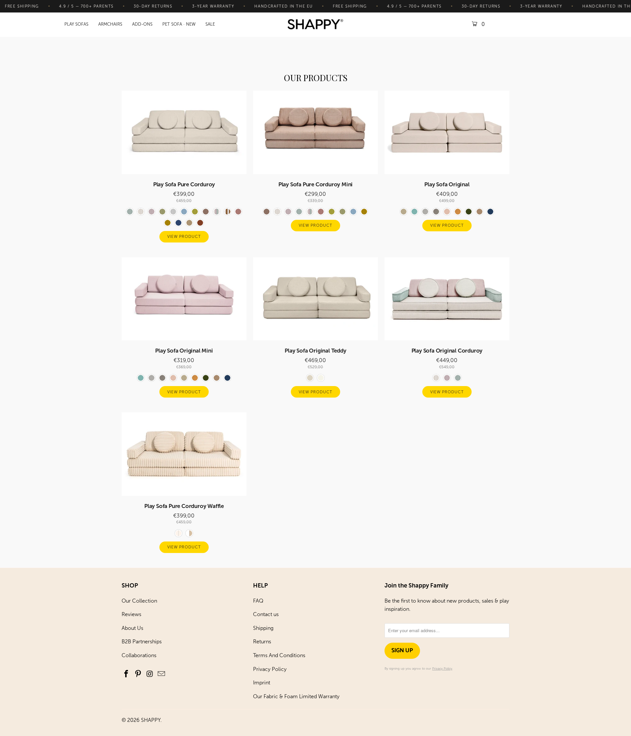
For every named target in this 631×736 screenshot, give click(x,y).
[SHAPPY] (315, 25)
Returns (262, 641)
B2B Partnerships (142, 641)
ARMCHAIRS (110, 24)
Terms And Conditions (279, 655)
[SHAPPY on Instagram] (150, 674)
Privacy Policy (270, 669)
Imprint (261, 682)
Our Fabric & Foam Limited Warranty (296, 696)
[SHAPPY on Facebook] (126, 674)
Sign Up (402, 651)
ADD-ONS (142, 24)
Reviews (131, 614)
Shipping (263, 628)
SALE (210, 24)
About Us (132, 628)
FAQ (258, 601)
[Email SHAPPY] (162, 674)
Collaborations (139, 655)
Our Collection (139, 601)
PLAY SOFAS (76, 24)
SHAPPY (150, 720)
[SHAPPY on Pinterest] (138, 674)
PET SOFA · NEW (179, 24)
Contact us (266, 614)
